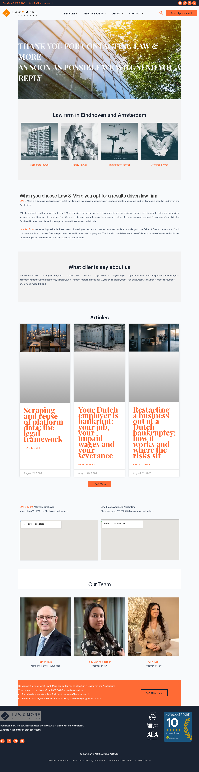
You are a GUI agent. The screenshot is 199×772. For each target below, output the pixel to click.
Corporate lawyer (39, 164)
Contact (135, 13)
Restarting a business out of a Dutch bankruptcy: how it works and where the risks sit (154, 432)
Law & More (27, 229)
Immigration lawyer (119, 164)
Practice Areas (94, 13)
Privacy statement (95, 760)
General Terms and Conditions (65, 760)
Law (22, 200)
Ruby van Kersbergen (99, 661)
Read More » (32, 448)
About (116, 13)
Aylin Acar (153, 661)
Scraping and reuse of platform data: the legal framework (43, 424)
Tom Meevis (45, 661)
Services (69, 13)
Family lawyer (79, 164)
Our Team (99, 584)
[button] (161, 13)
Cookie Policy (143, 760)
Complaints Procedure (120, 760)
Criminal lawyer (159, 164)
